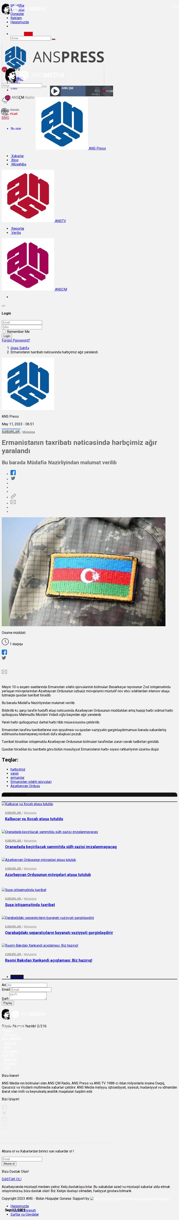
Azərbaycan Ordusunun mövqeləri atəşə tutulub (48, 874)
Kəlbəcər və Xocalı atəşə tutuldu (34, 819)
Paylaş (7, 1003)
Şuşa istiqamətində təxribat (30, 904)
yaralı (14, 773)
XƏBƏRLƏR (11, 432)
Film (7, 1068)
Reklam (16, 18)
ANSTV (60, 221)
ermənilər (17, 778)
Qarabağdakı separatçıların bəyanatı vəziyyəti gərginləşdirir (59, 932)
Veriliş (15, 233)
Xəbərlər (17, 156)
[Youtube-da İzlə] (4, 1121)
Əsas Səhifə (19, 348)
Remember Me (18, 332)
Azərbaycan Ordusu (25, 786)
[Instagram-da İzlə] (4, 1128)
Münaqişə (28, 432)
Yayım (8, 1031)
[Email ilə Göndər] (13, 503)
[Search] (28, 34)
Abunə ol (9, 1163)
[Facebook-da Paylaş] (13, 474)
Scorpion (163, 1199)
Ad (4, 985)
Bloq (14, 160)
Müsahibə (18, 164)
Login (6, 336)
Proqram (10, 1064)
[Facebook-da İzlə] (4, 1109)
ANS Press (97, 148)
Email (6, 989)
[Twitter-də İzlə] (4, 1114)
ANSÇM (60, 289)
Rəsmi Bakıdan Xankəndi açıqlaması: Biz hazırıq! (48, 960)
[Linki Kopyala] (13, 497)
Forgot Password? (16, 340)
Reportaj (17, 228)
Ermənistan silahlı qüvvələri (31, 782)
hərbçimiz (17, 769)
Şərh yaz (17, 977)
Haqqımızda (19, 22)
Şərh (5, 999)
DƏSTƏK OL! (12, 1179)
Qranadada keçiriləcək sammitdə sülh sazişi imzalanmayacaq (61, 846)
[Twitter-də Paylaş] (12, 479)
